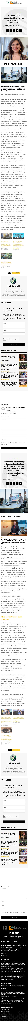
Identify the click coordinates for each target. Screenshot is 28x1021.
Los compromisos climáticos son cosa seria (7, 397)
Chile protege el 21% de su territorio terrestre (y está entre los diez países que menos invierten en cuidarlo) (13, 987)
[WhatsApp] (17, 30)
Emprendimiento (5, 371)
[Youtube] (18, 933)
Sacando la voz (9, 13)
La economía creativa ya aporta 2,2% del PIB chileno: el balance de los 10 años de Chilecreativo (9, 358)
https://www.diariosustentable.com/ (14, 288)
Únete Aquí (14, 344)
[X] (11, 30)
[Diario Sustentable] (14, 280)
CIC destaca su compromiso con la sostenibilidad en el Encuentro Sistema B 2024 (6, 244)
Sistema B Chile (16, 272)
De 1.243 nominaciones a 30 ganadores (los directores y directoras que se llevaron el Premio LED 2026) (13, 994)
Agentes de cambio (5, 990)
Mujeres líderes (18, 13)
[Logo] (14, 2)
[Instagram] (13, 933)
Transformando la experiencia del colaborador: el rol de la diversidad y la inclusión (20, 398)
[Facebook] (7, 30)
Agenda (3, 362)
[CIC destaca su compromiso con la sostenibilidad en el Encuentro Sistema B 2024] (6, 236)
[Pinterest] (14, 30)
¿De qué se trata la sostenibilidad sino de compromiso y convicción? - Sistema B (15, 409)
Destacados (4, 966)
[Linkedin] (20, 30)
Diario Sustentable (9, 25)
